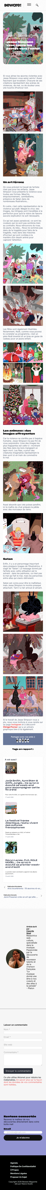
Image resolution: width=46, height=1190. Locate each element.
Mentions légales (18, 1173)
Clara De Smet (30, 932)
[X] (20, 740)
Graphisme (25, 35)
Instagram (16, 724)
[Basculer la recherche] (37, 5)
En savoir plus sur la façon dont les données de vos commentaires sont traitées (23, 1082)
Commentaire (11, 1052)
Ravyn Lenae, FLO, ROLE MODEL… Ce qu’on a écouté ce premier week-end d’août (22, 863)
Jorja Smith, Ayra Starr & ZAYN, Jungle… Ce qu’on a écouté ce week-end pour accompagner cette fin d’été (22, 785)
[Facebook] (17, 740)
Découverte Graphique (17, 38)
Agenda (14, 1163)
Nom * (7, 1029)
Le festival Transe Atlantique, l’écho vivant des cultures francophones (21, 824)
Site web (8, 1044)
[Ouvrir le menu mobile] (29, 4)
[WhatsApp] (26, 740)
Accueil (9, 35)
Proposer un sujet (18, 1177)
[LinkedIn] (23, 740)
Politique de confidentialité (23, 1166)
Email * (7, 1037)
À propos (14, 1170)
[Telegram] (28, 740)
